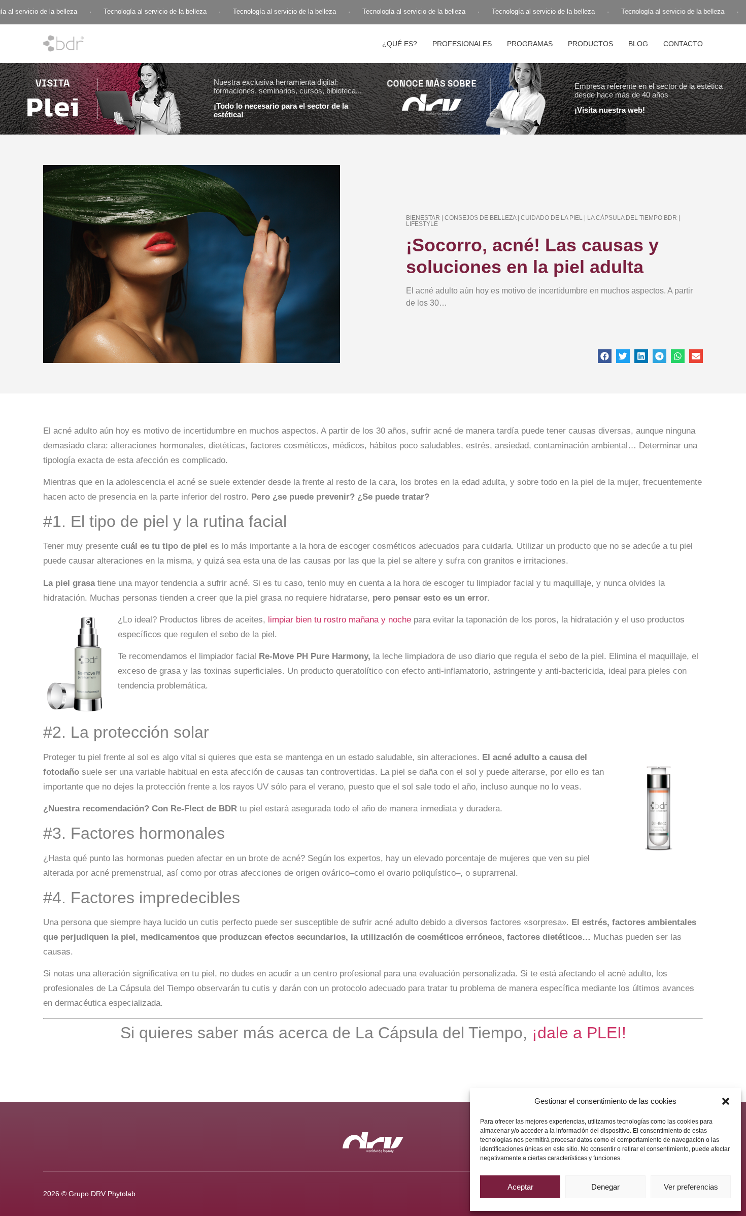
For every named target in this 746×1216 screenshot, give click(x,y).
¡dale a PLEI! (576, 1033)
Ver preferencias (691, 1186)
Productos (590, 44)
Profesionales (462, 44)
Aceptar (520, 1186)
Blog (638, 44)
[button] (726, 1101)
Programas (530, 44)
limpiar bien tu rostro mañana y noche (338, 620)
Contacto (683, 44)
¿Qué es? (399, 44)
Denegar (605, 1186)
